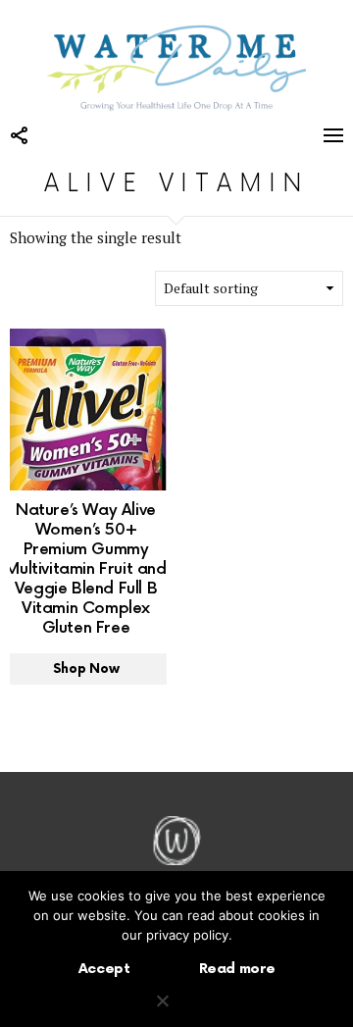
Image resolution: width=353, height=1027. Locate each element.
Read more (237, 968)
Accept (104, 968)
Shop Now (86, 669)
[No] (161, 998)
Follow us (19, 135)
